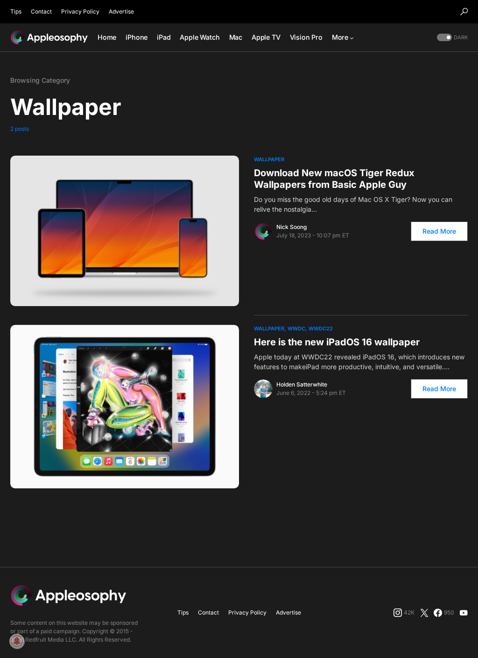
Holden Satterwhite (301, 384)
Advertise (121, 11)
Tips (15, 11)
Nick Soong (291, 226)
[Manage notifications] (16, 641)
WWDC (296, 328)
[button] (464, 11)
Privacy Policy (80, 11)
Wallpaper (269, 159)
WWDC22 (321, 328)
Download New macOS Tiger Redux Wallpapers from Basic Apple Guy (334, 178)
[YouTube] (463, 612)
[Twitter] (424, 612)
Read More (439, 231)
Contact (41, 11)
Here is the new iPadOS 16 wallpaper (337, 342)
